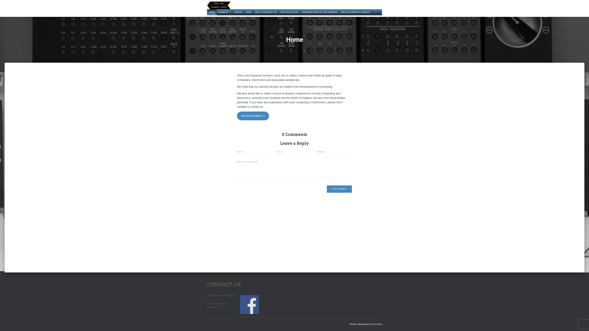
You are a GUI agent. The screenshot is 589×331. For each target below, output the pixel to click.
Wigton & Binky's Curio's (355, 12)
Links (248, 12)
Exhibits (223, 12)
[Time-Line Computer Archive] (219, 5)
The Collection (289, 12)
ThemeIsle (377, 324)
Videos (238, 12)
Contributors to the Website (320, 12)
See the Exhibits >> (253, 115)
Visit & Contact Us (266, 12)
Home (212, 12)
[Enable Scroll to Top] (583, 325)
